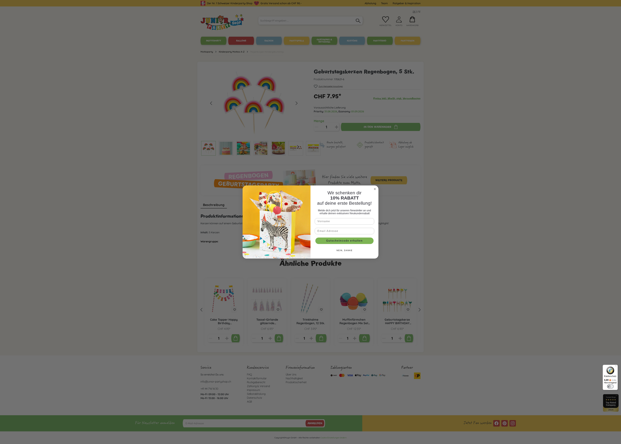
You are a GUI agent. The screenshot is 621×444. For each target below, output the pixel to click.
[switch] (610, 386)
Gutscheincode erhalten (344, 240)
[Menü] (616, 367)
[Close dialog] (375, 189)
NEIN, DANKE (345, 250)
